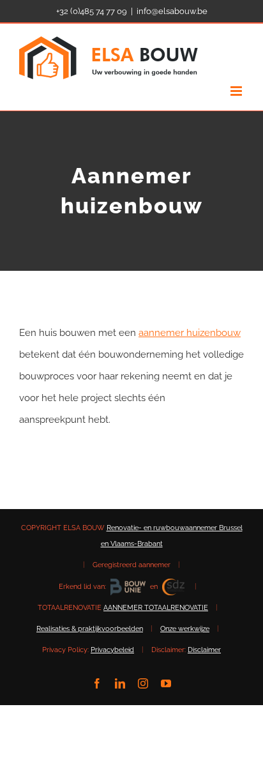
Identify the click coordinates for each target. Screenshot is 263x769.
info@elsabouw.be (172, 11)
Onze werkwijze (184, 629)
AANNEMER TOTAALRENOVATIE (155, 608)
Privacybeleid (112, 650)
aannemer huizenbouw (190, 333)
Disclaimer (204, 650)
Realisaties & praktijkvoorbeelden (89, 629)
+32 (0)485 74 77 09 (91, 11)
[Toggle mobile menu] (237, 91)
